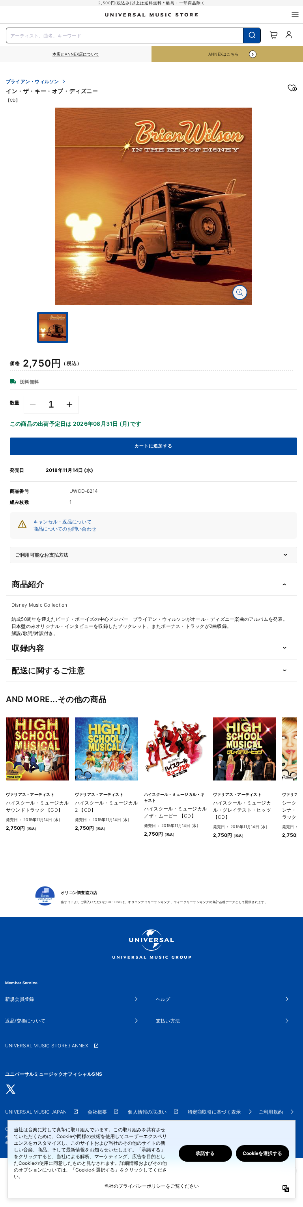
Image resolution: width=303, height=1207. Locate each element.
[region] (76, 54)
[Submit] (251, 35)
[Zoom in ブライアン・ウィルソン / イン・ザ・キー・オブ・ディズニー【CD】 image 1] (239, 292)
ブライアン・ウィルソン (32, 81)
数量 (15, 402)
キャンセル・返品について (63, 522)
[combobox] (133, 35)
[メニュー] (295, 15)
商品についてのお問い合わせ (65, 529)
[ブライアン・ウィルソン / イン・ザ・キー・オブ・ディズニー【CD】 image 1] (153, 206)
